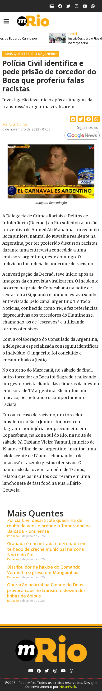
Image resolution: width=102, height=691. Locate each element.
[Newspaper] (52, 6)
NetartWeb (67, 686)
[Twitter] (68, 6)
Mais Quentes (17, 53)
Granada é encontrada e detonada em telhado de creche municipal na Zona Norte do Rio (47, 549)
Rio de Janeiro (44, 53)
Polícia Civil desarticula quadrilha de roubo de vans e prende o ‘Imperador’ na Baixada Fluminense (49, 525)
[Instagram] (76, 6)
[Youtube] (84, 6)
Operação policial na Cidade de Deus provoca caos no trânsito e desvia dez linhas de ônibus (46, 590)
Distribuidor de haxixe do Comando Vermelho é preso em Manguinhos (43, 569)
